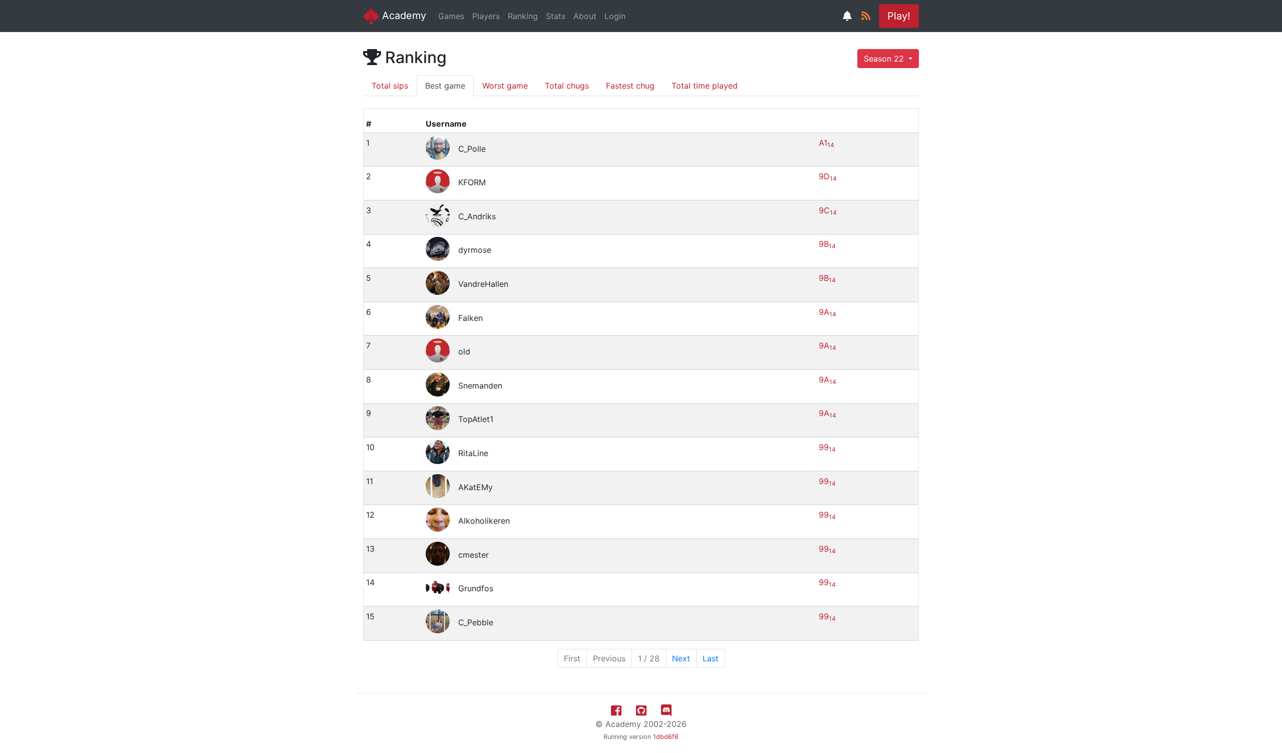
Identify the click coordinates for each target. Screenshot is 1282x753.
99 (827, 447)
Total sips (390, 86)
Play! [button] (898, 16)
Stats (555, 16)
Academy (402, 16)
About (584, 16)
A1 (826, 143)
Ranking (523, 16)
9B (827, 244)
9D (828, 176)
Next (681, 658)
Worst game (505, 86)
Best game (445, 86)
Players (486, 16)
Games (451, 16)
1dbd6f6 (666, 736)
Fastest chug (630, 86)
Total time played (705, 86)
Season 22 (885, 59)
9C (828, 210)
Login (614, 16)
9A (827, 312)
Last (711, 658)
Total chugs (567, 86)
